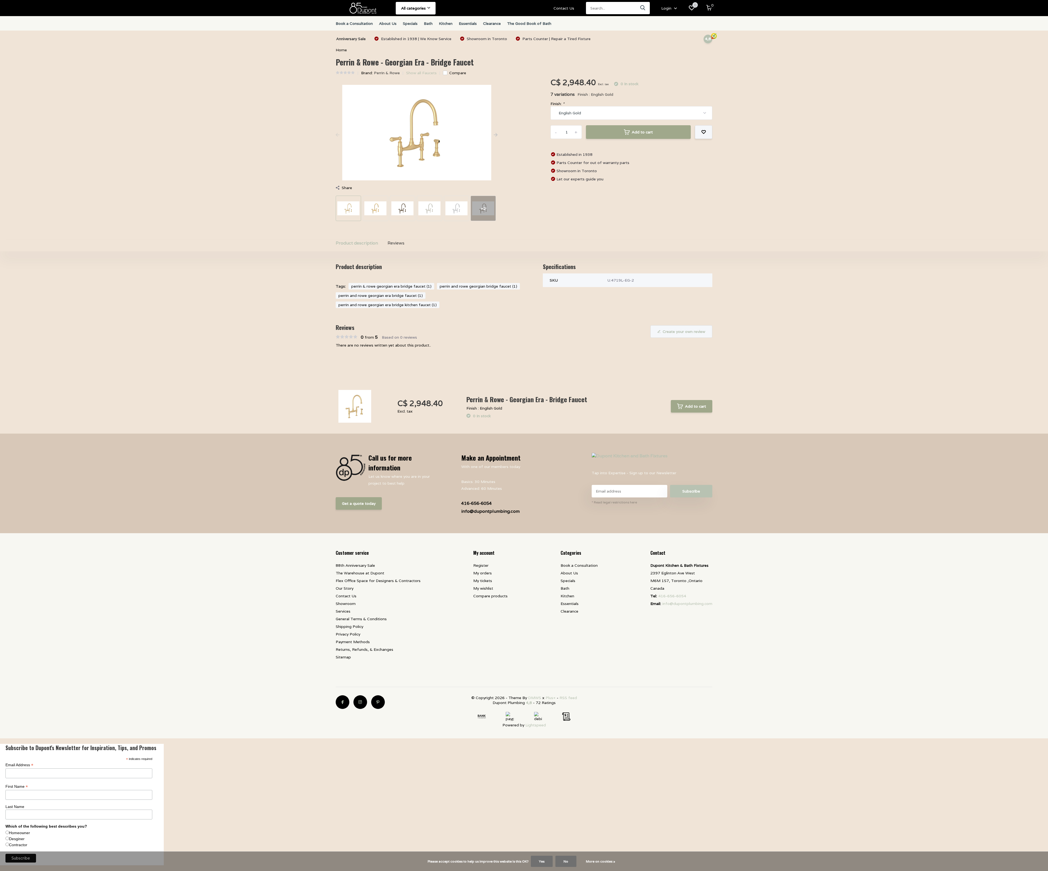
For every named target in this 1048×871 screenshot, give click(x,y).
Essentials (468, 23)
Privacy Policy (348, 634)
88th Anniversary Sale (355, 565)
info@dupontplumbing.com (490, 511)
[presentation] (338, 135)
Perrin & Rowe (387, 72)
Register (481, 565)
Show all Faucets (421, 72)
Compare (457, 72)
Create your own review (684, 331)
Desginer (17, 839)
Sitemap (343, 657)
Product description (357, 243)
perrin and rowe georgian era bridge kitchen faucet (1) (387, 304)
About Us (388, 23)
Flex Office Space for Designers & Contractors (378, 580)
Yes (541, 861)
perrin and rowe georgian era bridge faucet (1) (380, 295)
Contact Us (563, 8)
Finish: (557, 103)
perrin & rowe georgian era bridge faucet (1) (391, 286)
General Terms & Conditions (361, 618)
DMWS (534, 697)
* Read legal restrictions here (614, 502)
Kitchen (445, 23)
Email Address (19, 765)
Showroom (346, 603)
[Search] (643, 8)
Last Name (14, 806)
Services (343, 611)
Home (341, 49)
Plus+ (551, 697)
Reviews (396, 243)
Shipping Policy (349, 626)
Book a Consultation (354, 23)
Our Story (344, 588)
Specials (410, 23)
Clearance (492, 23)
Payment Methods (353, 641)
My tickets (482, 580)
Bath (428, 23)
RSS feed (568, 697)
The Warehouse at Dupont (360, 573)
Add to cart (642, 132)
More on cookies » (600, 861)
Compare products (490, 595)
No (566, 861)
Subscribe (691, 491)
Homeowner (19, 833)
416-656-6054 (476, 503)
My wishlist (483, 588)
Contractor (18, 845)
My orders (482, 573)
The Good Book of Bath (529, 23)
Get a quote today (359, 503)
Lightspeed (535, 725)
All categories (413, 8)
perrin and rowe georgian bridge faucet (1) (478, 286)
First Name (16, 786)
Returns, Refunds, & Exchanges (364, 649)
